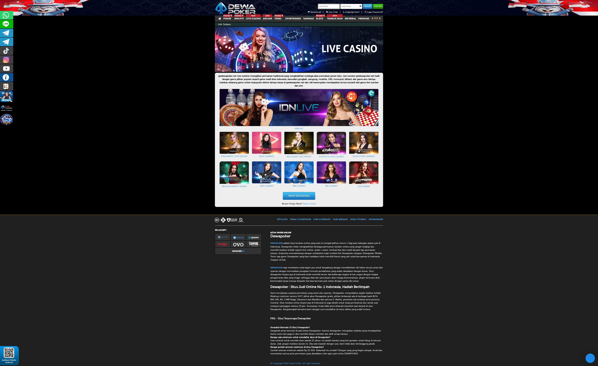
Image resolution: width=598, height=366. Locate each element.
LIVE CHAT (6, 86)
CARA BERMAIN (340, 219)
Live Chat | (335, 12)
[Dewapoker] (236, 8)
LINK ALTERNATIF (321, 219)
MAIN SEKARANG (299, 195)
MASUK (367, 6)
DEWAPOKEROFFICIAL (6, 68)
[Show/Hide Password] (360, 6)
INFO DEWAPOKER (6, 77)
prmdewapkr (6, 50)
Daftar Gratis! (309, 204)
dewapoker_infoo (6, 33)
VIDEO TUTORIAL (358, 219)
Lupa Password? (374, 12)
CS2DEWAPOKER (6, 24)
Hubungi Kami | (354, 12)
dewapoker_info (6, 42)
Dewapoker (276, 243)
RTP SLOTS (282, 219)
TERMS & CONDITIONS (300, 219)
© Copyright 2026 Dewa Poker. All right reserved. (295, 363)
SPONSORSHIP (376, 219)
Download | (318, 12)
